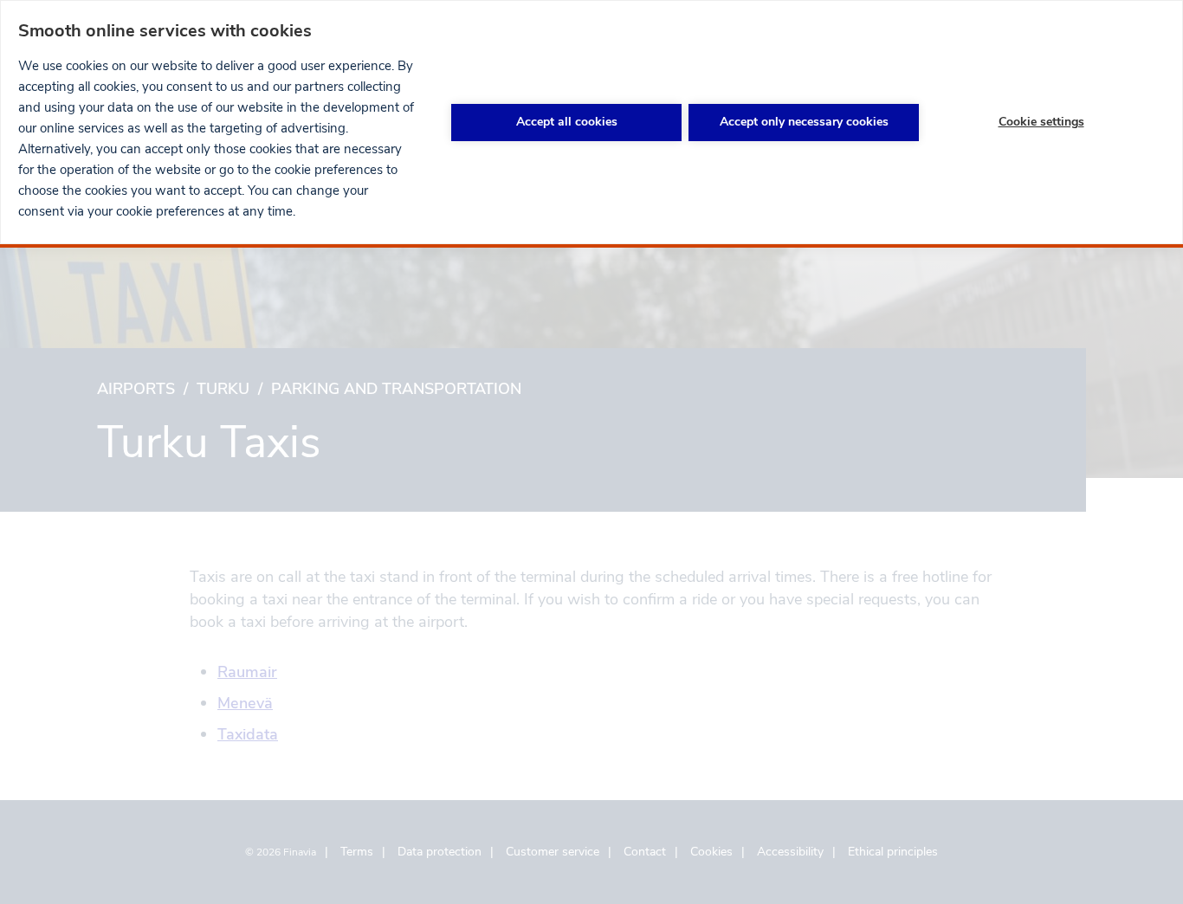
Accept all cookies (566, 121)
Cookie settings (1041, 121)
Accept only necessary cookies (804, 121)
